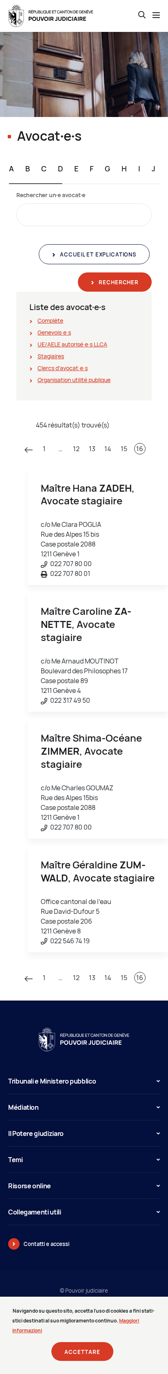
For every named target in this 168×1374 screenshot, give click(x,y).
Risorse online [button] (29, 1185)
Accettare (82, 1352)
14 (107, 448)
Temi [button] (15, 1159)
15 (124, 448)
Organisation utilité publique (74, 380)
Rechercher (118, 282)
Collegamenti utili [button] (34, 1212)
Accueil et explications (97, 254)
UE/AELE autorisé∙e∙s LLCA (72, 344)
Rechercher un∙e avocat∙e (50, 195)
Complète (50, 320)
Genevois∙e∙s (54, 332)
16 (139, 448)
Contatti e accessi (46, 1244)
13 (92, 448)
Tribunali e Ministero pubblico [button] (52, 1081)
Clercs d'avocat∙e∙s (63, 368)
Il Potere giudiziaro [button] (36, 1133)
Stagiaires (51, 356)
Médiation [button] (23, 1107)
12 (76, 448)
